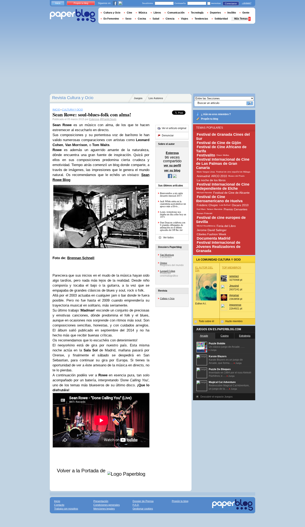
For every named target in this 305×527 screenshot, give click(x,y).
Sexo (128, 18)
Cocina (142, 18)
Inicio (57, 3)
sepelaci (234, 276)
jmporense (235, 304)
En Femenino (111, 18)
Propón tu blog (209, 118)
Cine (129, 12)
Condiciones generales (106, 505)
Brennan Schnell (80, 258)
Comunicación (175, 12)
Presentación (100, 501)
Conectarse (231, 3)
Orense (163, 262)
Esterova (94, 119)
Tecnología (197, 12)
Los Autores (156, 98)
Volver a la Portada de (82, 470)
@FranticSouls (108, 119)
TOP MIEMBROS (231, 267)
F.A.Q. (136, 505)
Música (143, 12)
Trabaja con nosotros (66, 508)
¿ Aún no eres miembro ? (216, 114)
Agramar (234, 295)
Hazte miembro (234, 321)
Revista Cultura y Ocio (72, 97)
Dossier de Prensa (143, 501)
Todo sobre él (206, 321)
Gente (245, 12)
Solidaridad (221, 18)
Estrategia (244, 335)
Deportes (215, 12)
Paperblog (73, 15)
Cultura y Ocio (167, 298)
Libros (157, 12)
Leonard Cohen (167, 270)
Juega (213, 350)
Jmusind (234, 285)
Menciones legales (104, 508)
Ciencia (170, 18)
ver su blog (172, 170)
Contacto (59, 505)
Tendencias (201, 18)
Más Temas (241, 18)
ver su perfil (172, 165)
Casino (225, 335)
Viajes (184, 18)
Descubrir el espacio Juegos (216, 396)
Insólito (231, 12)
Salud (155, 18)
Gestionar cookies (143, 508)
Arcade (204, 335)
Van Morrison (167, 254)
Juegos (138, 98)
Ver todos (168, 237)
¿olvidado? (246, 3)
